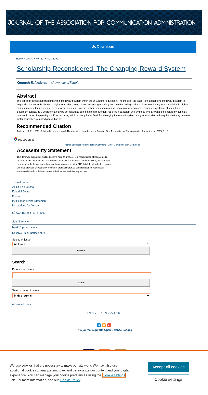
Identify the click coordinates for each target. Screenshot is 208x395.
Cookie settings (114, 375)
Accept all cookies (168, 367)
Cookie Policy (70, 380)
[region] (104, 372)
